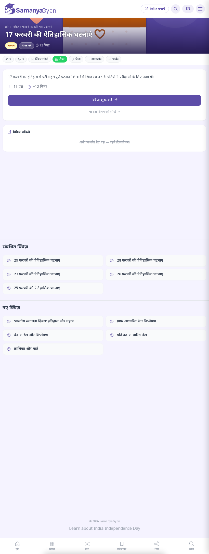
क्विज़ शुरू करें (102, 100)
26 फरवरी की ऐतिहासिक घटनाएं (140, 274)
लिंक (78, 59)
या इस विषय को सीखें (103, 112)
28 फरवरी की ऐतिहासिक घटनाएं (140, 260)
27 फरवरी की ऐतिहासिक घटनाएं (37, 274)
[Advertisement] (104, 200)
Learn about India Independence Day (104, 529)
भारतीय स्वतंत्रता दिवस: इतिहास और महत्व (44, 321)
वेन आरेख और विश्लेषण (31, 335)
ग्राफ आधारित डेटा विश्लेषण (136, 321)
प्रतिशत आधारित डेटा (132, 335)
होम (7, 27)
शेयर (61, 59)
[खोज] (175, 9)
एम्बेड (115, 59)
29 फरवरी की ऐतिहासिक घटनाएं (37, 260)
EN (188, 9)
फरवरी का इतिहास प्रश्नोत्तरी (37, 27)
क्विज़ (15, 27)
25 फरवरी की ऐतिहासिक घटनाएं (37, 288)
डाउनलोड (96, 59)
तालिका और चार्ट (26, 349)
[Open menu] (200, 9)
